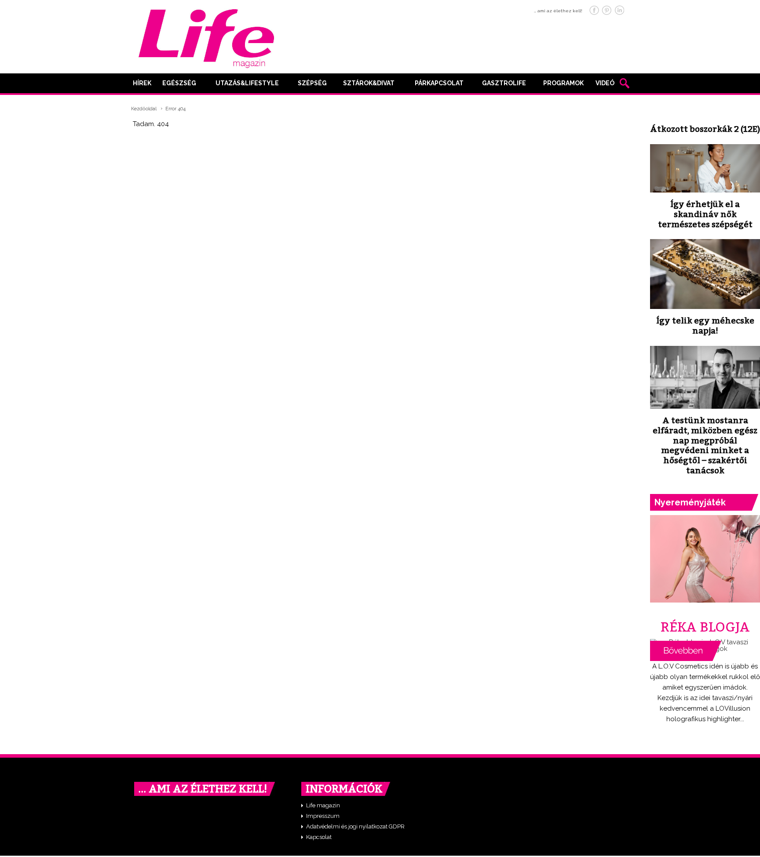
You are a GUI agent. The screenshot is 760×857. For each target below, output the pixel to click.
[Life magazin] (206, 36)
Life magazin (323, 805)
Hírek (142, 83)
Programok (563, 83)
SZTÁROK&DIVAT (369, 83)
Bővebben (685, 651)
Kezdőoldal (144, 109)
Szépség (312, 83)
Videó (605, 83)
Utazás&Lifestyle (247, 83)
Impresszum (323, 816)
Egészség (179, 83)
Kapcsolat (319, 837)
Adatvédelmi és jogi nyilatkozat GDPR (355, 826)
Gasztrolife (504, 83)
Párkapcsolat (439, 83)
